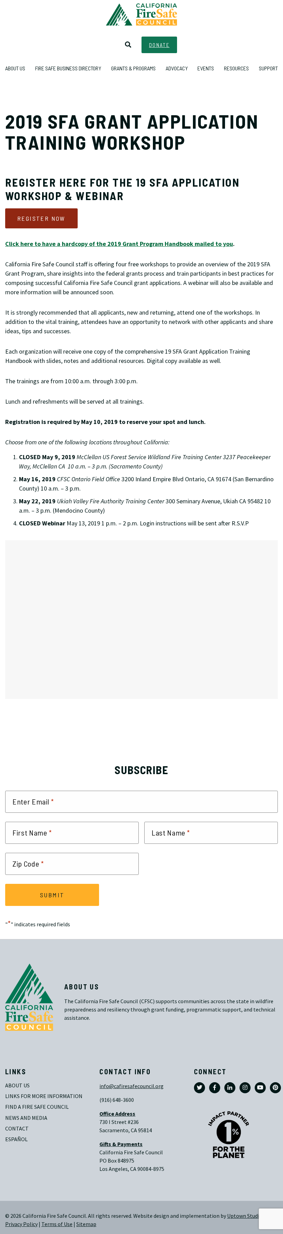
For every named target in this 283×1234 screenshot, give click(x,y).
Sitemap (86, 1224)
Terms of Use (56, 1224)
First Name (32, 833)
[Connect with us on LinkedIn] (229, 1087)
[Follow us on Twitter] (199, 1087)
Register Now (41, 218)
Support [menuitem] (268, 68)
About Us (17, 1085)
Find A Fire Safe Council (37, 1107)
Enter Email (33, 802)
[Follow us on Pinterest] (275, 1087)
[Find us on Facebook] (214, 1087)
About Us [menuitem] (15, 68)
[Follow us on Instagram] (245, 1087)
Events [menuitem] (205, 68)
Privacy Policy (21, 1224)
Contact (17, 1128)
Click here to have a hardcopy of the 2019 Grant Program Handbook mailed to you (119, 244)
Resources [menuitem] (236, 68)
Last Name (171, 833)
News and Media (26, 1118)
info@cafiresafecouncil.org (131, 1086)
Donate (159, 45)
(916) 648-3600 (116, 1100)
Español (16, 1139)
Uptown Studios (246, 1216)
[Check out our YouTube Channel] (260, 1087)
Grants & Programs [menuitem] (133, 68)
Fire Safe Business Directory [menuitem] (68, 68)
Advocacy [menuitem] (177, 68)
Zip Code (28, 864)
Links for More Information (43, 1096)
